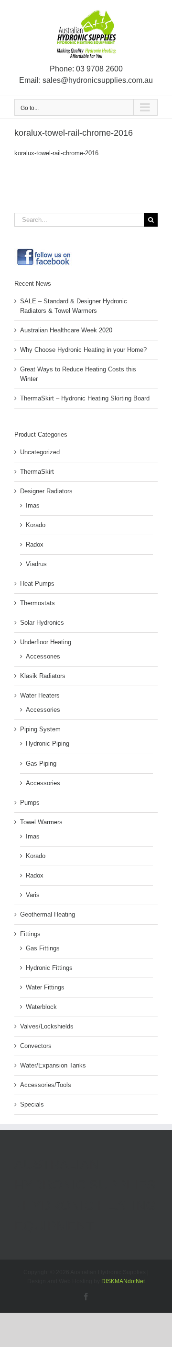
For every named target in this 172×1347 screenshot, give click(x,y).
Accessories (43, 656)
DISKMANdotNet (123, 1281)
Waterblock (41, 1006)
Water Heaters (40, 695)
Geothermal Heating (47, 914)
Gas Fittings (43, 948)
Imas (33, 505)
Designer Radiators (46, 491)
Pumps (30, 802)
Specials (32, 1104)
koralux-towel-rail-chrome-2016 (56, 153)
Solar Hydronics (42, 622)
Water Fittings (45, 987)
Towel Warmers (41, 822)
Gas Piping (41, 763)
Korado (35, 525)
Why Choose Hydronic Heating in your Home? (83, 349)
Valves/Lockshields (47, 1026)
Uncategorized (40, 452)
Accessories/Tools (45, 1084)
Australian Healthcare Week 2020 (66, 330)
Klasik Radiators (42, 675)
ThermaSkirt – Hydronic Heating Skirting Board (85, 398)
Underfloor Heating (45, 642)
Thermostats (37, 603)
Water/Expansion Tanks (53, 1065)
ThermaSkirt (37, 471)
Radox (34, 544)
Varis (33, 894)
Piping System (40, 729)
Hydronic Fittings (49, 967)
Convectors (36, 1045)
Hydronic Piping (47, 743)
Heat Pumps (37, 583)
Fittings (30, 934)
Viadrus (36, 564)
